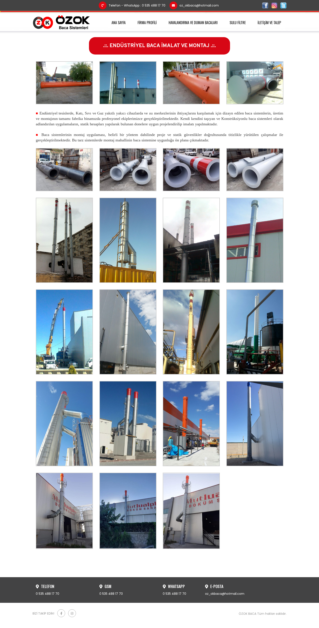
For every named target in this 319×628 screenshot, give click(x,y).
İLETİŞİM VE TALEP (269, 22)
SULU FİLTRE (238, 22)
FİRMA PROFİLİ (147, 22)
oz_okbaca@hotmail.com (199, 5)
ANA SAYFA (119, 22)
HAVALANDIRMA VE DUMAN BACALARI (193, 22)
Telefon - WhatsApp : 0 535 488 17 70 (137, 5)
